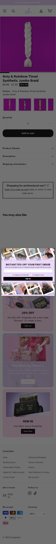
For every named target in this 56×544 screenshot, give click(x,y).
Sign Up (28, 279)
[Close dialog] (53, 250)
